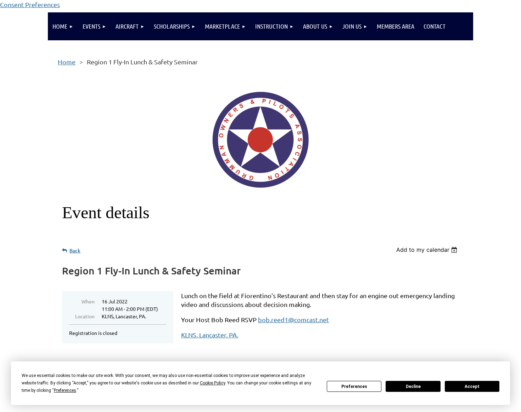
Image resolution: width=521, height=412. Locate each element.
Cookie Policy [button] (212, 383)
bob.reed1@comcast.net (293, 319)
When (88, 301)
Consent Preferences (30, 4)
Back (74, 250)
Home (66, 61)
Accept (472, 386)
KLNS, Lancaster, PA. (209, 334)
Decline (413, 386)
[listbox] (427, 249)
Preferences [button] (65, 390)
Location (85, 316)
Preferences (354, 386)
